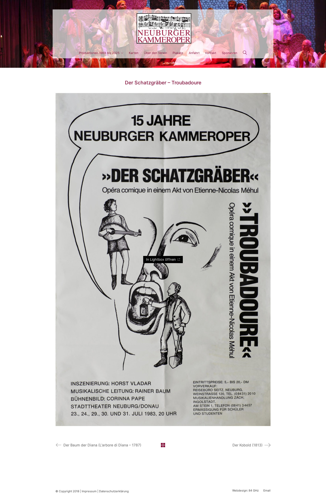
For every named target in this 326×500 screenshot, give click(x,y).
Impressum (89, 491)
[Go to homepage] (163, 28)
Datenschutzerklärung (114, 491)
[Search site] (245, 53)
